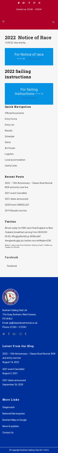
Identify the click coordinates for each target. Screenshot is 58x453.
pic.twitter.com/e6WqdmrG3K (36, 240)
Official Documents (14, 113)
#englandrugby (12, 240)
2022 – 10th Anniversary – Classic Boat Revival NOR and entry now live (28, 355)
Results (8, 130)
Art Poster (10, 148)
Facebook (11, 257)
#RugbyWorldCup (20, 236)
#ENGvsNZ (35, 236)
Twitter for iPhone (12, 247)
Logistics (9, 154)
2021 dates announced (16, 199)
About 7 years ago (12, 245)
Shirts (8, 142)
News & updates (10, 426)
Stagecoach (8, 407)
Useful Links (11, 165)
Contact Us (8, 432)
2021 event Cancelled (16, 193)
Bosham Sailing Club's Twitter (36, 245)
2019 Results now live (16, 210)
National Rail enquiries (13, 413)
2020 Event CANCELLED (17, 204)
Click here (29, 98)
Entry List (9, 124)
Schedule (9, 136)
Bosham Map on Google (14, 420)
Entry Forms (11, 119)
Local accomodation (15, 160)
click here (33, 59)
